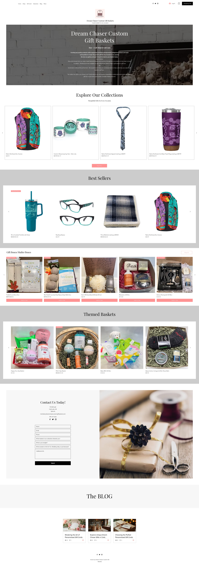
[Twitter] (155, 3)
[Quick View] (77, 211)
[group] (99, 133)
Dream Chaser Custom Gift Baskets (100, 21)
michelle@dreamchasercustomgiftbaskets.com (53, 414)
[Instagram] (158, 3)
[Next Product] (196, 133)
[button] (179, 3)
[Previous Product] (2, 133)
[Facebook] (153, 3)
